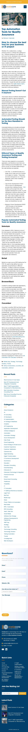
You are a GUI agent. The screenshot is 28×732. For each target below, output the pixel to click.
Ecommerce (7, 460)
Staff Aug (6, 522)
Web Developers (8, 541)
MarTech (6, 495)
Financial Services (9, 474)
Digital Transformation (10, 456)
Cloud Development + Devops (7, 673)
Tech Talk (6, 527)
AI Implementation (9, 419)
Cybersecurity (8, 451)
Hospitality (7, 483)
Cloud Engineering (9, 442)
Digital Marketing (8, 454)
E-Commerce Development (11, 458)
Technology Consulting (10, 529)
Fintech (6, 477)
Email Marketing (8, 467)
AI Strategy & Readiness (10, 421)
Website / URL (6, 583)
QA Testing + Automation (5, 680)
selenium (11, 368)
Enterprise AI (7, 470)
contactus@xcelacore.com (10, 643)
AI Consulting (7, 414)
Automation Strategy (9, 435)
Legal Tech (7, 493)
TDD (24, 187)
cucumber (18, 365)
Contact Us (5, 669)
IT (4, 486)
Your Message (6, 595)
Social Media (7, 513)
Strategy (13, 361)
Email (4, 571)
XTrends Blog (5, 667)
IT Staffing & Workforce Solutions (13, 490)
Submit (5, 614)
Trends (9, 363)
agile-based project (19, 83)
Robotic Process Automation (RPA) (19, 667)
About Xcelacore (8, 410)
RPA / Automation (9, 507)
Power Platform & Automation (12, 502)
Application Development (11, 428)
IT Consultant (7, 488)
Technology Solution (9, 531)
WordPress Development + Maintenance (19, 676)
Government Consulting (10, 479)
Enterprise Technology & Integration (14, 472)
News (5, 500)
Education (6, 463)
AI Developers (8, 417)
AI (4, 412)
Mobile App (7, 361)
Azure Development (9, 437)
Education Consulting (9, 465)
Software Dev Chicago (10, 516)
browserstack (11, 365)
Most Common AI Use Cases (12, 380)
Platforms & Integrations (18, 672)
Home (3, 663)
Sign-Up (22, 693)
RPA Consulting (8, 509)
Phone (3, 577)
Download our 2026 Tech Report (14, 1)
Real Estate (7, 504)
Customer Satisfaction (10, 449)
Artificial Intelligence (9, 431)
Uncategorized (8, 538)
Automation (7, 433)
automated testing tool (18, 336)
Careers (4, 671)
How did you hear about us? (10, 589)
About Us (4, 665)
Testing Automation (9, 534)
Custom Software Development (6, 676)
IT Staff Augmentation (18, 663)
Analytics (6, 424)
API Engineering (8, 426)
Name (4, 565)
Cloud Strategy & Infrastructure (12, 444)
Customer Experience (10, 447)
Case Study (7, 440)
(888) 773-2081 (7, 645)
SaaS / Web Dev (8, 511)
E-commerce (18, 669)
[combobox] (14, 591)
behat (5, 365)
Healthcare (7, 481)
